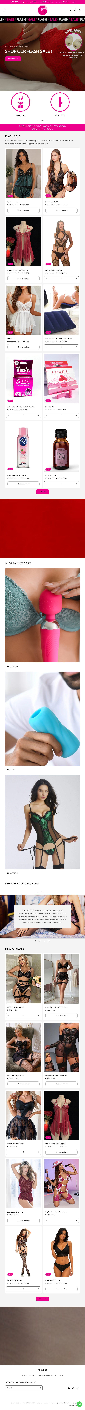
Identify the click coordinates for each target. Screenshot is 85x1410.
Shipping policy (75, 1403)
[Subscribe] (40, 1387)
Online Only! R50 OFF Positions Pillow (58, 338)
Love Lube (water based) (16, 475)
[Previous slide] (35, 941)
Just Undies (19, 1403)
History (24, 1375)
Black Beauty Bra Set (53, 1280)
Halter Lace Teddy (52, 202)
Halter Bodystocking (14, 1280)
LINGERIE (20, 115)
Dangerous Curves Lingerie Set (56, 1075)
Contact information (74, 1405)
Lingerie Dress (12, 338)
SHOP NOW (13, 58)
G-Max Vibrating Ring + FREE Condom (21, 407)
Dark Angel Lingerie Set (15, 1007)
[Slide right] (47, 120)
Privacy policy (54, 1403)
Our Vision (32, 1375)
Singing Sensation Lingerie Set (56, 1212)
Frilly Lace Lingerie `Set (15, 1075)
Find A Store (59, 1375)
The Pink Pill (49, 407)
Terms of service (64, 1403)
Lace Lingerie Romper (15, 1212)
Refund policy (44, 1403)
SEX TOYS (60, 115)
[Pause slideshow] (49, 941)
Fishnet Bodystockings (53, 270)
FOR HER (11, 666)
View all (42, 492)
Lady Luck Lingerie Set (15, 1144)
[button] (4, 10)
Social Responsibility (45, 1375)
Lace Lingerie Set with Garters (56, 1007)
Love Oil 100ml (50, 475)
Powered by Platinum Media (30, 1403)
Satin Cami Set (12, 202)
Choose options (23, 210)
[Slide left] (38, 120)
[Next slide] (44, 941)
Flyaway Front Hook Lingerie (17, 270)
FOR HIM (11, 770)
